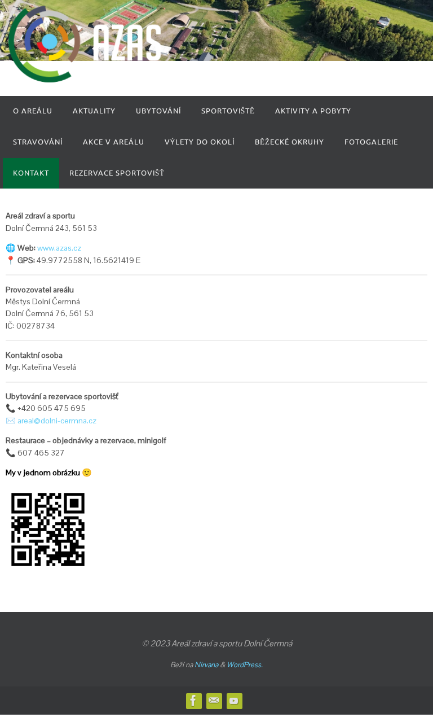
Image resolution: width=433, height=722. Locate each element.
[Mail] (213, 700)
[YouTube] (234, 700)
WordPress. (245, 665)
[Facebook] (193, 700)
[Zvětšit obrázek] (75, 501)
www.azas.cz (59, 248)
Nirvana (206, 665)
